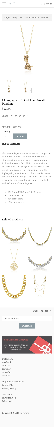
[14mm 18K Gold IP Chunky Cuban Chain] (14, 287)
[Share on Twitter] (16, 116)
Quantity (6, 131)
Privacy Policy (9, 388)
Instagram (7, 359)
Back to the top (41, 311)
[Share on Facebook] (12, 116)
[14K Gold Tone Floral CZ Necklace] (14, 261)
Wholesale (7, 401)
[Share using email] (28, 116)
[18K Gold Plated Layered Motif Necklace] (40, 287)
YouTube (6, 372)
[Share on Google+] (24, 116)
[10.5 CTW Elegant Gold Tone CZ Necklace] (14, 235)
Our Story (7, 394)
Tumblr (6, 375)
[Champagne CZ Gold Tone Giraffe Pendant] (27, 50)
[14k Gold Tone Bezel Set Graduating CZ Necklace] (40, 235)
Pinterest (6, 369)
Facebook (6, 362)
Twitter (6, 365)
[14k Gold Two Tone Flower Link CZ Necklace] (40, 261)
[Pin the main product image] (20, 116)
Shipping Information (13, 381)
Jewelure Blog (9, 398)
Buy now (20, 136)
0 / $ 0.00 (45, 4)
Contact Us (7, 385)
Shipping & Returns (11, 144)
